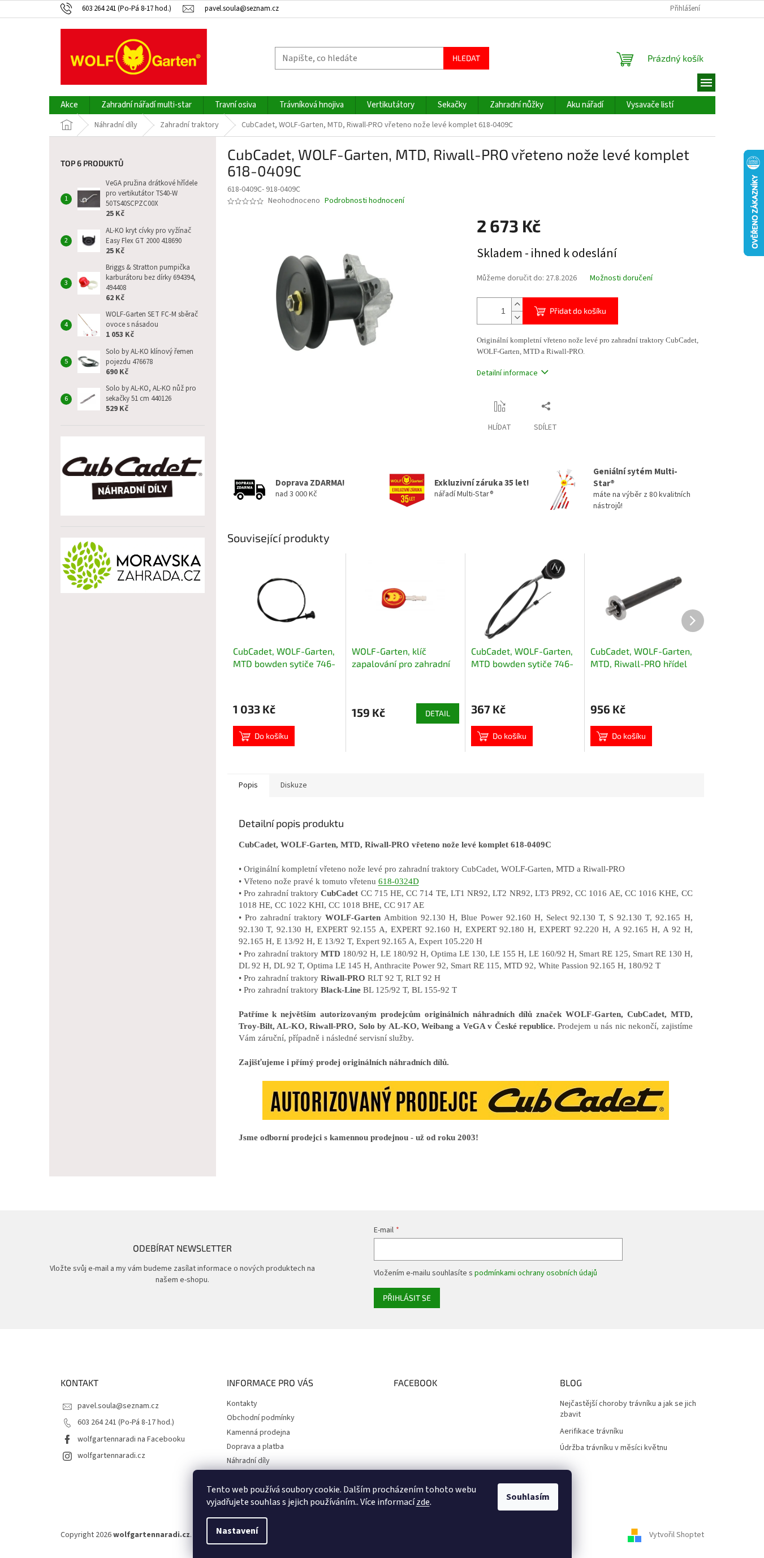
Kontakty (242, 1403)
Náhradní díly (248, 1460)
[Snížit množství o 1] (517, 317)
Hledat (466, 58)
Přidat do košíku (578, 310)
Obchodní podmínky (261, 1417)
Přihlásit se (407, 1297)
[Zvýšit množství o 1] (517, 304)
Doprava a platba (255, 1446)
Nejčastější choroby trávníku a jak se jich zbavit (628, 1409)
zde (423, 1502)
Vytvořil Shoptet (676, 1534)
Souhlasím (528, 1497)
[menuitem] (69, 105)
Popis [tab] (248, 785)
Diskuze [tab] (293, 785)
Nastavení (237, 1531)
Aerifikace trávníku (591, 1431)
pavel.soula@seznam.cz (118, 1406)
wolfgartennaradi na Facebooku (131, 1439)
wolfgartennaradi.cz (111, 1455)
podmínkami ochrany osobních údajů (535, 1273)
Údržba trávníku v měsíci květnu (613, 1448)
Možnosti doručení (621, 278)
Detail (437, 713)
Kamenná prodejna (258, 1432)
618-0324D (398, 881)
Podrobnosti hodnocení (364, 201)
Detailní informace (507, 373)
